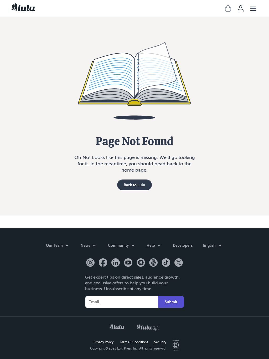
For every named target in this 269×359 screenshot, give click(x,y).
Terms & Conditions (134, 342)
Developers (183, 245)
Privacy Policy (103, 342)
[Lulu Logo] (117, 327)
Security (160, 342)
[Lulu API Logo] (148, 327)
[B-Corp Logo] (176, 345)
